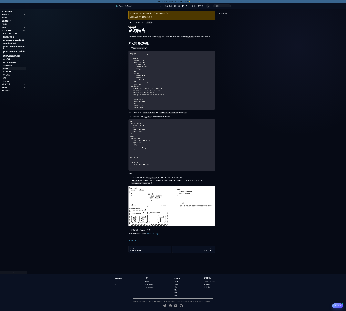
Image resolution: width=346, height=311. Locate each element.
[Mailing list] (176, 307)
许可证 (176, 284)
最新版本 (144, 17)
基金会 (176, 282)
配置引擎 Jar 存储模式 (9, 62)
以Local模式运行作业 (9, 43)
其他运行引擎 (6, 84)
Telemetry (6, 81)
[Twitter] (165, 307)
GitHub (188, 6)
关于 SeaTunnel (7, 11)
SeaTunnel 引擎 (7, 30)
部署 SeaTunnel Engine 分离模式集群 (14, 52)
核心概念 (4, 17)
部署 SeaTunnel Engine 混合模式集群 (14, 47)
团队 (179, 6)
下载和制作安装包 (8, 37)
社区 (170, 6)
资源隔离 (5, 68)
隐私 (175, 295)
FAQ (116, 282)
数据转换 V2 (5, 24)
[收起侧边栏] (13, 272)
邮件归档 (207, 287)
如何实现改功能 (223, 13)
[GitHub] (181, 307)
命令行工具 (6, 75)
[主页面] (130, 22)
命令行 (4, 27)
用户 (183, 6)
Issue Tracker (149, 284)
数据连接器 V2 (6, 21)
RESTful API (7, 72)
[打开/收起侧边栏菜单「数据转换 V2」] (24, 24)
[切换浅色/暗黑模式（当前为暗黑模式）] (208, 6)
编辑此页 (133, 240)
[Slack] (170, 307)
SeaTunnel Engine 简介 (10, 34)
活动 (175, 287)
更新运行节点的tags (152, 234)
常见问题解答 (6, 91)
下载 (166, 6)
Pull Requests (149, 287)
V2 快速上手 (5, 14)
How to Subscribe (210, 282)
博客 (174, 6)
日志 (4, 78)
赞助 (175, 290)
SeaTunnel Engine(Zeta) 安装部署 (13, 40)
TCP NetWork (7, 65)
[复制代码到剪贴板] (212, 53)
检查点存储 (6, 59)
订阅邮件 (207, 284)
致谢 (175, 292)
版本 (116, 284)
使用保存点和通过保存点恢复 (11, 56)
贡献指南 (4, 87)
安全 (193, 6)
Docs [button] (159, 6)
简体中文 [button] (200, 6)
